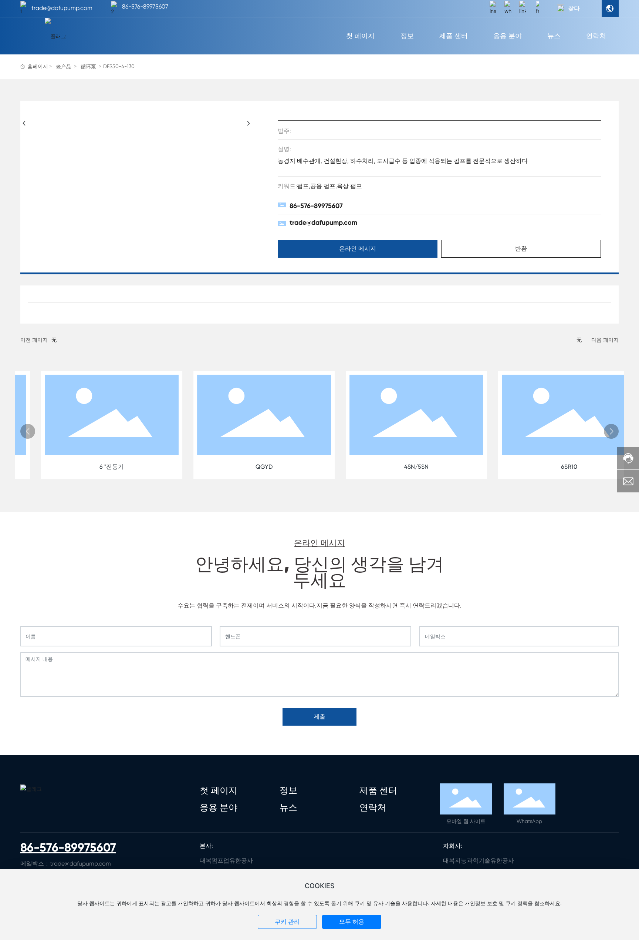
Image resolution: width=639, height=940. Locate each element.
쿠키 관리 (287, 922)
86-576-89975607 (145, 6)
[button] (27, 431)
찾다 (574, 8)
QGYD (243, 466)
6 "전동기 (91, 466)
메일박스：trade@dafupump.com (65, 863)
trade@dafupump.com (61, 7)
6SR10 (548, 466)
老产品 (63, 67)
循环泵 (88, 67)
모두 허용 (351, 922)
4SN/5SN (395, 466)
